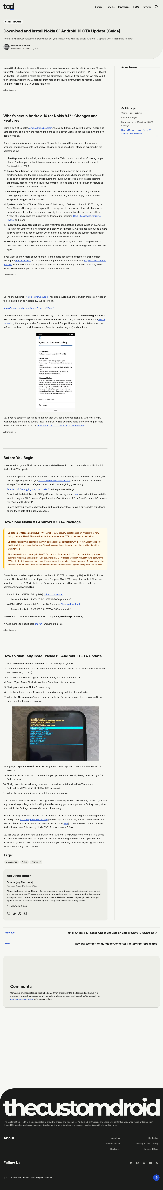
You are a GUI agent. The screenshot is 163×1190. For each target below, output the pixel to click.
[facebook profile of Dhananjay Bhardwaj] (14, 913)
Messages (85, 216)
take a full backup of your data (54, 480)
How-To (111, 7)
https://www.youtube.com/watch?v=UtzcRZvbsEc (29, 308)
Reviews (147, 7)
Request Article (113, 1143)
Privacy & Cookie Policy (147, 1143)
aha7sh (38, 624)
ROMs (136, 7)
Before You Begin (129, 117)
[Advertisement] (55, 98)
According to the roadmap (33, 819)
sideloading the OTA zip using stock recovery (60, 425)
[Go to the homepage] (8, 6)
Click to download (53, 594)
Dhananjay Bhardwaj (20, 45)
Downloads (124, 7)
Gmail (76, 216)
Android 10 (36, 862)
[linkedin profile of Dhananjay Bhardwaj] (25, 913)
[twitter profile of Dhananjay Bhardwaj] (19, 913)
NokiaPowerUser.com (37, 296)
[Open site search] (156, 7)
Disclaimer (115, 1149)
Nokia (24, 862)
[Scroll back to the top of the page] (156, 1177)
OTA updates (11, 862)
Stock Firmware (13, 21)
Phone (10, 220)
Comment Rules (151, 1149)
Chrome (96, 216)
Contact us (153, 1138)
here (76, 494)
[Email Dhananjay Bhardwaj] (8, 913)
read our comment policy (21, 999)
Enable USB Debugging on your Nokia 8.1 (28, 489)
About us (115, 1138)
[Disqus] (81, 1046)
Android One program (40, 128)
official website (23, 260)
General (99, 7)
